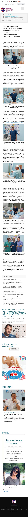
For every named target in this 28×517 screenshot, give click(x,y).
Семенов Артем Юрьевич (11, 413)
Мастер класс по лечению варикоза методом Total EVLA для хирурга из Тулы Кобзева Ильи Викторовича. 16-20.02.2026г (13, 303)
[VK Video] (2, 1)
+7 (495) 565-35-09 (8, 4)
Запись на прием (21, 4)
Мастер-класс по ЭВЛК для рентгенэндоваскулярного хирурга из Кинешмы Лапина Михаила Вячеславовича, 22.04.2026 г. (13, 293)
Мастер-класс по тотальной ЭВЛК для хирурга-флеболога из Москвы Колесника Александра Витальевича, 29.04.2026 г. (12, 287)
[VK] (5, 1)
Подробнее (5, 491)
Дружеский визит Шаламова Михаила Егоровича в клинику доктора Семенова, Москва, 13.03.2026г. (12, 298)
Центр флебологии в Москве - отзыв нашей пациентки (14, 442)
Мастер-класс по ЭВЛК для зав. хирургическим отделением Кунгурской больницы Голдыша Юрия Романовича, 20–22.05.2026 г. (13, 281)
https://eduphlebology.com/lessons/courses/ (14, 122)
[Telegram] (7, 1)
